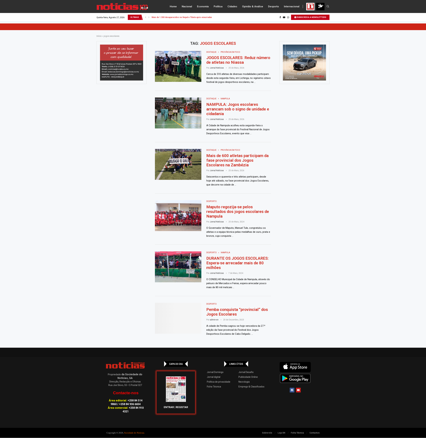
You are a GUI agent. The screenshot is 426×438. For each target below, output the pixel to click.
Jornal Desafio (246, 372)
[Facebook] (280, 17)
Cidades (232, 6)
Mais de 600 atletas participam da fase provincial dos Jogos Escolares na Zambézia (237, 160)
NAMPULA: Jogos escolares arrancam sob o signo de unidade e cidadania (237, 109)
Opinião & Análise (252, 6)
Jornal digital (213, 377)
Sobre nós (267, 433)
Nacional (187, 6)
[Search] (327, 6)
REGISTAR (182, 407)
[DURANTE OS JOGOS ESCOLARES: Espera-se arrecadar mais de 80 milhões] (178, 266)
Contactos (315, 433)
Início (99, 36)
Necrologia (244, 382)
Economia (203, 6)
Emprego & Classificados (251, 386)
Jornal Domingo (215, 372)
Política (218, 6)
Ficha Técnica (214, 386)
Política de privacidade (218, 382)
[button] (145, 17)
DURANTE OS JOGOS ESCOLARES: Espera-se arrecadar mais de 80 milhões (237, 263)
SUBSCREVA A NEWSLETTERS (311, 17)
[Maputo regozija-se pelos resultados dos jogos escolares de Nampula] (178, 215)
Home (173, 6)
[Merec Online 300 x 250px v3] (304, 63)
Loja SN (281, 433)
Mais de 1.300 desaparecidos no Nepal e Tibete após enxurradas (182, 17)
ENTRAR (169, 407)
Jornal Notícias (217, 68)
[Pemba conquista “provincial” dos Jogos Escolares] (178, 318)
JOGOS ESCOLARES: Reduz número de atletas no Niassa (238, 60)
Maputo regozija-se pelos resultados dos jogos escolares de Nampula (237, 212)
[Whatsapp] (288, 17)
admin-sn (214, 320)
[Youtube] (284, 17)
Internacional (291, 6)
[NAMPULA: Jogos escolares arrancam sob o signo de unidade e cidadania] (178, 112)
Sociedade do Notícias (134, 433)
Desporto (273, 6)
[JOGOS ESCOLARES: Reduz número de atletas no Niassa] (178, 66)
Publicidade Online (248, 377)
